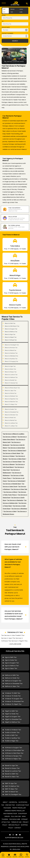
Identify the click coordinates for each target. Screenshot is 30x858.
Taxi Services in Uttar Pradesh (11, 635)
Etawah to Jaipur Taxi (12, 776)
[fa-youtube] (17, 835)
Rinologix (16, 849)
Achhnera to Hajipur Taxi (13, 758)
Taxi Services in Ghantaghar (15, 500)
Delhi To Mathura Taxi (12, 786)
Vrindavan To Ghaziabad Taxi (14, 701)
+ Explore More (15, 644)
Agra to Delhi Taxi (10, 657)
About (5, 802)
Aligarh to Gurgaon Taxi (12, 716)
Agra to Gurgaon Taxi (12, 663)
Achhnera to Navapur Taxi (13, 756)
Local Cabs (21, 11)
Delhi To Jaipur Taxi (11, 789)
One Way (4, 11)
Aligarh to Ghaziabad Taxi (13, 719)
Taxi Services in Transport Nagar (12, 461)
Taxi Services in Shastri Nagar (11, 453)
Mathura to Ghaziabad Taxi (13, 683)
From (4, 15)
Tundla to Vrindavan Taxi (13, 729)
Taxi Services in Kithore (10, 492)
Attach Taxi (6, 822)
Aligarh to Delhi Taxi (11, 711)
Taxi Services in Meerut (9, 436)
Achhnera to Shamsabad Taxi (14, 750)
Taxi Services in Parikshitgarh (16, 481)
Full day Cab (16, 816)
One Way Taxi (10, 805)
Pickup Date (6, 27)
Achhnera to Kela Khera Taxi (14, 753)
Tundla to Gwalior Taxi (12, 732)
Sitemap (24, 819)
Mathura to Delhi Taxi (12, 675)
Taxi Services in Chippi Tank (19, 489)
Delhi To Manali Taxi (11, 791)
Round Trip (12, 11)
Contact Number (7, 33)
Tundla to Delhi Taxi (11, 735)
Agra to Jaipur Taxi (11, 668)
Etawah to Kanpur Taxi (12, 768)
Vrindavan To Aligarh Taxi (13, 704)
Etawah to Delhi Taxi (11, 774)
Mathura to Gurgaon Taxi (13, 681)
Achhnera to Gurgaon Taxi (13, 747)
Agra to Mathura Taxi (12, 665)
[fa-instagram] (14, 835)
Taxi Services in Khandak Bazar (12, 484)
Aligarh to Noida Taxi (11, 714)
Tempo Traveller (19, 808)
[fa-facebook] (10, 835)
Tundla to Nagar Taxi (11, 741)
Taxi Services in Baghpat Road (17, 450)
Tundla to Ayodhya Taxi (12, 738)
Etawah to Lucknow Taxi (13, 771)
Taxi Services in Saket (10, 511)
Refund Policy (14, 825)
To (2, 21)
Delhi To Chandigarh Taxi (13, 794)
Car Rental (13, 802)
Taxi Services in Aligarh (16, 641)
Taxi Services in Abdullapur (19, 508)
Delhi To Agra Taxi (11, 783)
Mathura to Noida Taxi (12, 678)
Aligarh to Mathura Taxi (12, 722)
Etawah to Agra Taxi (11, 765)
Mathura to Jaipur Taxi (12, 686)
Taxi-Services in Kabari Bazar (17, 459)
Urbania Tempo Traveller (15, 810)
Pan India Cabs (14, 819)
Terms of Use (16, 822)
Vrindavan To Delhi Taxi (12, 693)
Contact (17, 828)
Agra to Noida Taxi (11, 660)
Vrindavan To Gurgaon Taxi (13, 698)
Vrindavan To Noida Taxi (13, 696)
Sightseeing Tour (10, 813)
